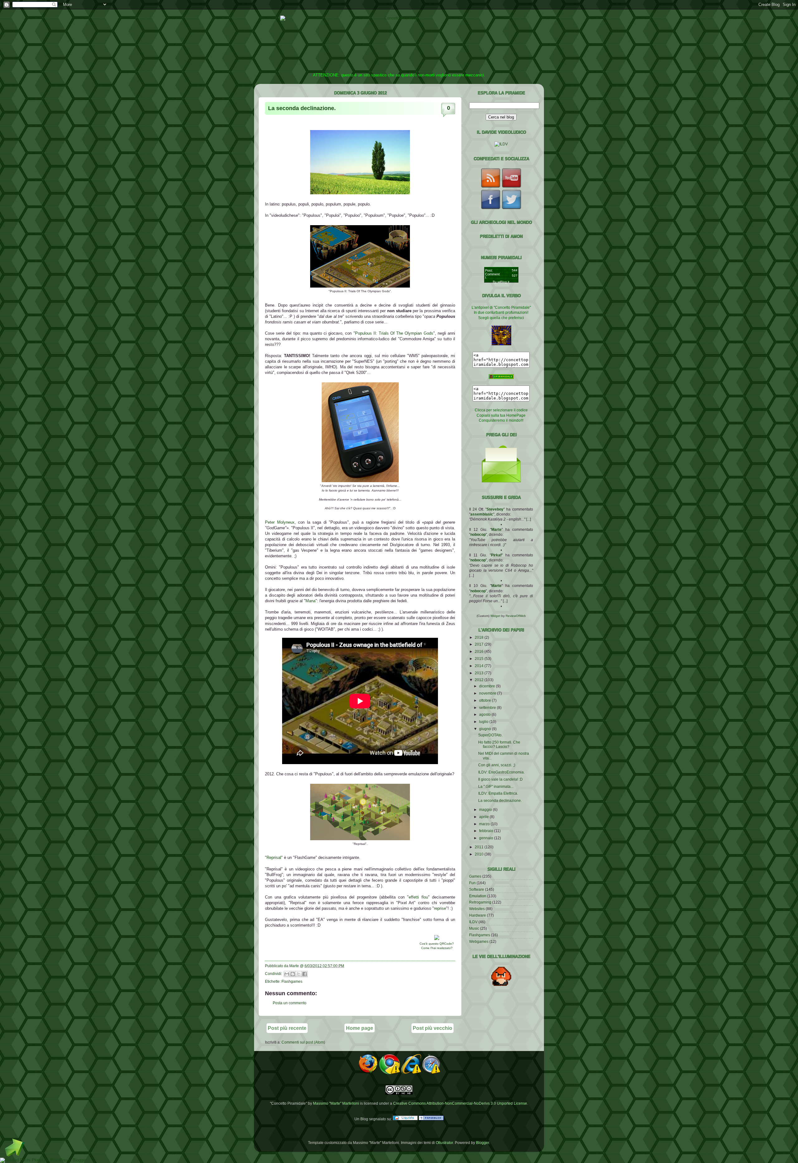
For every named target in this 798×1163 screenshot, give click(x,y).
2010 (479, 854)
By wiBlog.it (501, 281)
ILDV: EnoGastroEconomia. (501, 772)
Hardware (477, 915)
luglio (484, 722)
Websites (477, 909)
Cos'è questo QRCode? (437, 943)
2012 (479, 680)
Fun (472, 883)
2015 (479, 659)
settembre (488, 707)
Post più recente (287, 1028)
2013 (479, 673)
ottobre (485, 700)
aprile (484, 817)
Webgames (478, 941)
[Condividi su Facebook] (304, 974)
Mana (310, 600)
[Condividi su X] (299, 974)
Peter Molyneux (280, 522)
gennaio (486, 838)
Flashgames (291, 981)
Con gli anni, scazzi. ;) (496, 765)
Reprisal (274, 857)
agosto (485, 714)
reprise (440, 908)
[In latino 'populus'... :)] (360, 193)
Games (475, 876)
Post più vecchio (432, 1028)
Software (476, 889)
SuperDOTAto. (490, 735)
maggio (486, 809)
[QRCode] (436, 938)
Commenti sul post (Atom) (303, 1042)
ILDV (473, 922)
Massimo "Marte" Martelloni (336, 1103)
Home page (359, 1028)
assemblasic (481, 514)
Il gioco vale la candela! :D (500, 779)
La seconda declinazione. (302, 108)
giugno (485, 729)
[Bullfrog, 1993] (360, 286)
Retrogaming (480, 902)
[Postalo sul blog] (293, 974)
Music (474, 928)
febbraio (486, 831)
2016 (479, 651)
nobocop (478, 534)
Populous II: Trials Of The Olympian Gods (394, 333)
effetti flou (418, 897)
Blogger (482, 1143)
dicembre (487, 686)
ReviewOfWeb (516, 616)
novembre (488, 693)
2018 (479, 637)
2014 (479, 666)
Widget (495, 616)
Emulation (477, 896)
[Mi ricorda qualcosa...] (360, 838)
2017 (479, 644)
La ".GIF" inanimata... (495, 786)
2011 (479, 847)
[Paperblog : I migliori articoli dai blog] (431, 1119)
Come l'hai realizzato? (437, 948)
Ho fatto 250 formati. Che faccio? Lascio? (499, 744)
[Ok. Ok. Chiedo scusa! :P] (360, 480)
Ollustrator (444, 1143)
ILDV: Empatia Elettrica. (498, 793)
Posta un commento (289, 1003)
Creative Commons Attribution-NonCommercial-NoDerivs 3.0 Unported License (460, 1103)
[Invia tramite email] (287, 974)
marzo (485, 824)
